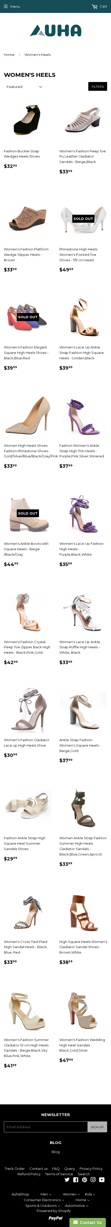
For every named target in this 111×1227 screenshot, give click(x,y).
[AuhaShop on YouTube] (102, 1180)
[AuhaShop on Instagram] (93, 1180)
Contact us (38, 1168)
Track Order (15, 1168)
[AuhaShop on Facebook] (75, 1180)
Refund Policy (29, 1174)
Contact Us (90, 1222)
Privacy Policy (91, 1168)
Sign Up (97, 1127)
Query (69, 1168)
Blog (56, 1152)
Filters (98, 86)
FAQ (56, 1168)
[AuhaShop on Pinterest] (84, 1180)
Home (9, 55)
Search (84, 1174)
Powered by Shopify (54, 1211)
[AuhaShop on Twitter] (67, 1180)
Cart (103, 6)
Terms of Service (59, 1174)
